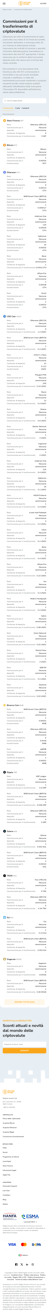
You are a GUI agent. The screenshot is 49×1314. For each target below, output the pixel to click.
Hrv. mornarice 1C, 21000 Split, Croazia (12, 1103)
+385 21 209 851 (9, 1107)
